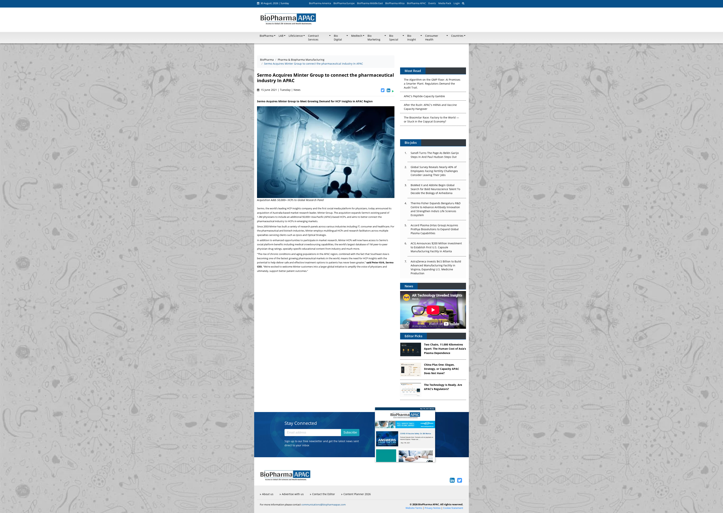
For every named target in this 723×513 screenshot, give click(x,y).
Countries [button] (457, 35)
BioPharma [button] (266, 35)
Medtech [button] (356, 35)
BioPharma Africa (394, 3)
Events (432, 3)
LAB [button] (281, 35)
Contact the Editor (323, 494)
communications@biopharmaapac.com (323, 504)
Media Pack (444, 3)
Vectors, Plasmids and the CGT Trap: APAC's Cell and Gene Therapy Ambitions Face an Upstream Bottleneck (431, 120)
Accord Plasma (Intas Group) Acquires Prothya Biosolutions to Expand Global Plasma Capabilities (435, 229)
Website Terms (414, 508)
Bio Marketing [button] (374, 37)
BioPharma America (320, 3)
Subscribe (350, 432)
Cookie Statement (453, 508)
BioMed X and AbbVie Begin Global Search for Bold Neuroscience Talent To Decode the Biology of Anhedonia (435, 189)
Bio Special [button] (393, 37)
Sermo (260, 208)
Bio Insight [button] (411, 37)
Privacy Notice (433, 508)
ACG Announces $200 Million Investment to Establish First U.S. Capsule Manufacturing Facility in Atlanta (436, 247)
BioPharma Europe (344, 3)
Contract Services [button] (313, 37)
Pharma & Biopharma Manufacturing (301, 59)
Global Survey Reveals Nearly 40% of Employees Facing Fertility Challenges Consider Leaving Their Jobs (434, 171)
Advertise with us (293, 494)
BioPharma (267, 59)
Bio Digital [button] (338, 37)
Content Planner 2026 (357, 494)
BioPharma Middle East (370, 3)
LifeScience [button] (296, 35)
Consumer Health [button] (431, 37)
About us (267, 494)
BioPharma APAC (416, 3)
